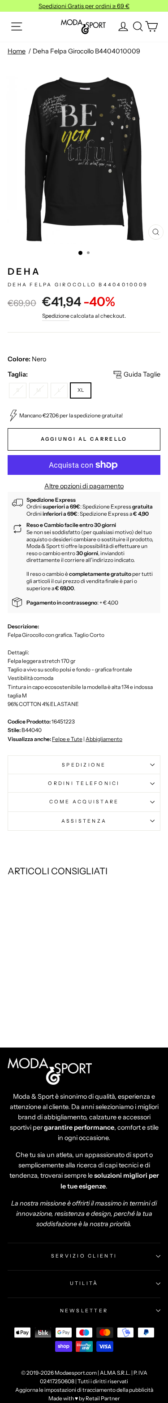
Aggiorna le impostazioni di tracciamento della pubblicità (84, 1389)
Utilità (84, 1283)
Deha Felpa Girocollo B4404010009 (86, 51)
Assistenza (84, 821)
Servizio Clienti (84, 1256)
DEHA (24, 271)
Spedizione (55, 315)
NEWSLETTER (84, 1310)
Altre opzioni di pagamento (84, 486)
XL (81, 390)
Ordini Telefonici (84, 783)
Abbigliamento (104, 739)
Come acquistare (84, 801)
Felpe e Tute (67, 739)
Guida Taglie (142, 374)
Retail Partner (103, 1398)
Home (17, 51)
